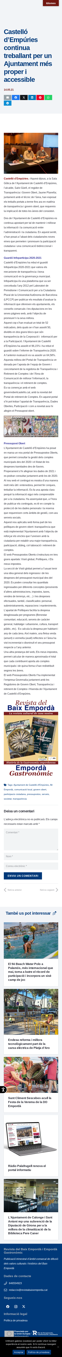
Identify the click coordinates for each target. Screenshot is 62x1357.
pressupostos (34, 794)
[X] (24, 1307)
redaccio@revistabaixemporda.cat (28, 1290)
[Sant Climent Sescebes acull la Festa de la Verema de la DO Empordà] (31, 1059)
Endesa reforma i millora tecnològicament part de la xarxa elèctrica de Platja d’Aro (29, 1044)
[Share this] (16, 97)
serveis (45, 794)
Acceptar (18, 1352)
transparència (20, 798)
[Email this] (7, 97)
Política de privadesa (16, 1320)
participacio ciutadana (15, 794)
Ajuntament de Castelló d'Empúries (31, 785)
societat (8, 798)
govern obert (39, 789)
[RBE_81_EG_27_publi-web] (31, 436)
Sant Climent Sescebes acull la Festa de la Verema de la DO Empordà (29, 1102)
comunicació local (23, 789)
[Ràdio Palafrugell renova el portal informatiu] (31, 1117)
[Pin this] (40, 97)
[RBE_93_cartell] (31, 776)
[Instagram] (16, 1307)
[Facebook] (8, 1307)
